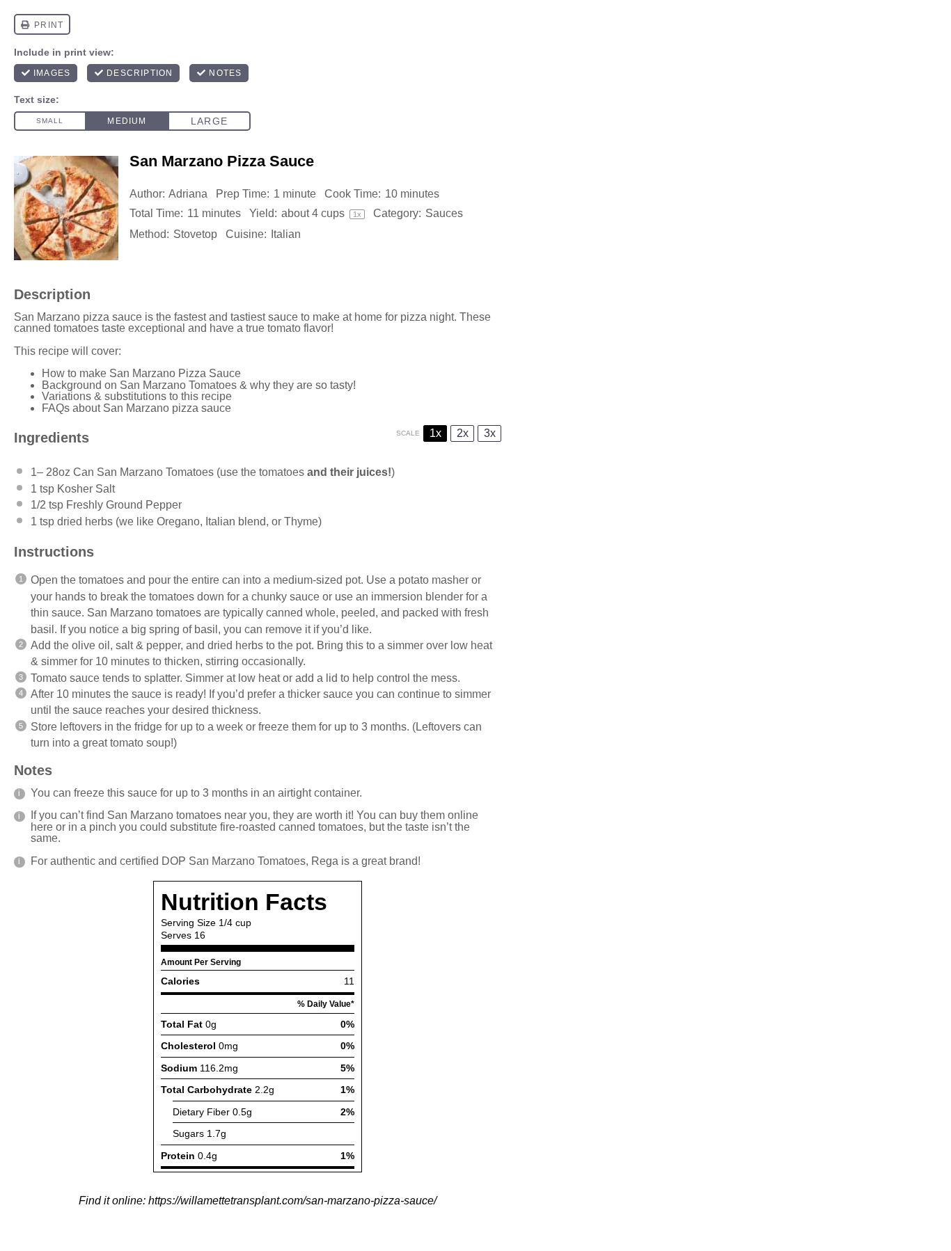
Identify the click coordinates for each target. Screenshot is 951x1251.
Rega (324, 861)
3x (490, 433)
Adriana (187, 194)
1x (435, 433)
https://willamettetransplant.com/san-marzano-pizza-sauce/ (292, 1200)
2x (463, 433)
